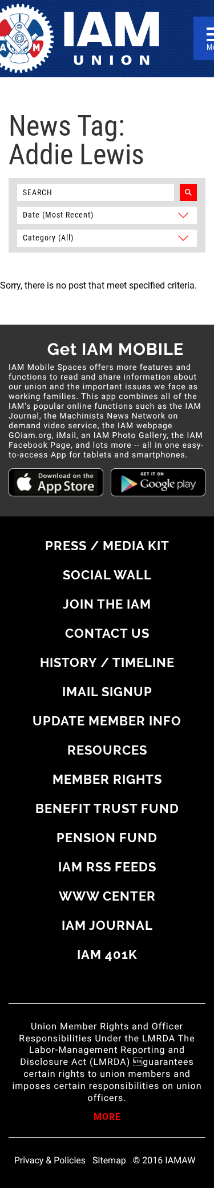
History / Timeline (107, 662)
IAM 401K (107, 954)
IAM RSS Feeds (107, 866)
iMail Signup (107, 691)
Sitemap (109, 1160)
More (107, 1117)
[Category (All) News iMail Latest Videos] (107, 237)
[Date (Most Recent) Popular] (107, 214)
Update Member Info (107, 720)
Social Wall (107, 574)
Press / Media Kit (107, 545)
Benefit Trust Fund (107, 808)
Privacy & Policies (50, 1160)
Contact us (107, 633)
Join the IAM (107, 604)
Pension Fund (107, 837)
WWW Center (107, 896)
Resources (107, 750)
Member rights (107, 779)
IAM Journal (107, 925)
